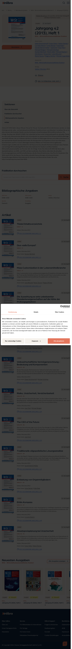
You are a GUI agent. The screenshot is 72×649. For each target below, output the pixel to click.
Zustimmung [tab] (12, 312)
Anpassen (35, 341)
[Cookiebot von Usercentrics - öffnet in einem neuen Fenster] (61, 306)
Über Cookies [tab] (59, 312)
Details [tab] (36, 312)
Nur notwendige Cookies (13, 341)
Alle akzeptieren (59, 341)
